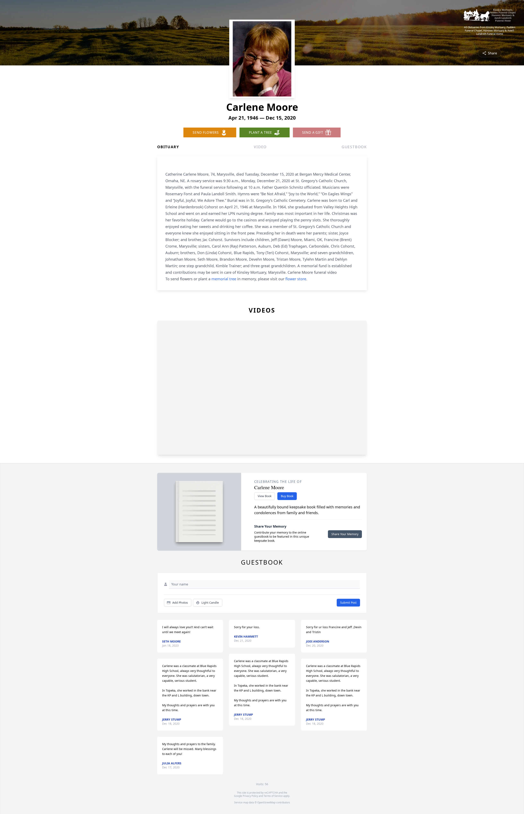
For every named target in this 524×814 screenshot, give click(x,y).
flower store (295, 278)
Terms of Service (273, 796)
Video (260, 146)
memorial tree (223, 278)
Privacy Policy (250, 796)
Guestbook (354, 146)
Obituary (168, 146)
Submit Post (348, 602)
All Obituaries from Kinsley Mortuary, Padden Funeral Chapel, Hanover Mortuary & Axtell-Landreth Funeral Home (489, 31)
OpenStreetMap (266, 802)
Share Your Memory (344, 534)
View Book (264, 496)
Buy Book (287, 496)
